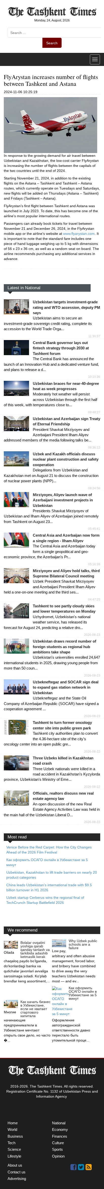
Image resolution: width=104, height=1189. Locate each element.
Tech (11, 1143)
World (12, 1129)
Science (14, 1149)
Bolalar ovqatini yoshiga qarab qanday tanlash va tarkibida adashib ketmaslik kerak (35, 950)
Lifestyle (14, 1156)
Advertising (17, 1178)
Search (52, 43)
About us (15, 1165)
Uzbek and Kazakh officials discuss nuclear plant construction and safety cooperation (65, 459)
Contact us (16, 1172)
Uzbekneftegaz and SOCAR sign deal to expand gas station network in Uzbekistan (65, 687)
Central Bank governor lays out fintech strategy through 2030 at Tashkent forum (61, 348)
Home (13, 1123)
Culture (58, 1143)
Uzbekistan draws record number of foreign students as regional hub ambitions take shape (64, 646)
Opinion (58, 1156)
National (58, 1123)
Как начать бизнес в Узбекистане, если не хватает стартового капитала (35, 1009)
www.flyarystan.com (79, 234)
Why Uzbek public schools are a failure (83, 944)
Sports (57, 1149)
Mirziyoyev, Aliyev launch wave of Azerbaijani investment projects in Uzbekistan (63, 500)
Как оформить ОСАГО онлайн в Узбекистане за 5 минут (83, 993)
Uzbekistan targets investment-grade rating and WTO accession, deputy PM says (66, 307)
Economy (60, 1129)
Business (15, 1136)
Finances (59, 1136)
